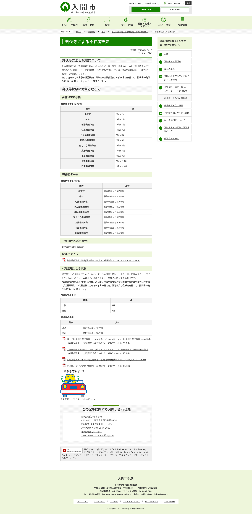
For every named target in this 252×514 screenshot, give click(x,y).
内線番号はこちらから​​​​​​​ (91, 431)
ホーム (78, 32)
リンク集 (114, 501)
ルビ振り (132, 3)
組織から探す (99, 501)
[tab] (146, 9)
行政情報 (91, 32)
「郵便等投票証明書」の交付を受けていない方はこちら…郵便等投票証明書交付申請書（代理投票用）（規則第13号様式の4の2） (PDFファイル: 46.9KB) (107, 351)
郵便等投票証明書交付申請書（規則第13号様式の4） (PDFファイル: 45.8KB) (103, 260)
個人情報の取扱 (151, 501)
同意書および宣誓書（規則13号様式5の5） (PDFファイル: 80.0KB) (98, 366)
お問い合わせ (169, 501)
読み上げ (156, 3)
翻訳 (188, 3)
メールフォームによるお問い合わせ (97, 435)
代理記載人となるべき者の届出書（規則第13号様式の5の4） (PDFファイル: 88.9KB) (107, 359)
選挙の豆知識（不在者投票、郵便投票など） (130, 32)
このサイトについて (131, 501)
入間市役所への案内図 (147, 488)
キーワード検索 (145, 9)
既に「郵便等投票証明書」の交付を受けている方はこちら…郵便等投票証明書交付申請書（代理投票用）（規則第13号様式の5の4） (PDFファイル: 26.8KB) (109, 341)
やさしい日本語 (144, 3)
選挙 (103, 32)
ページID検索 (175, 9)
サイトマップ (82, 501)
